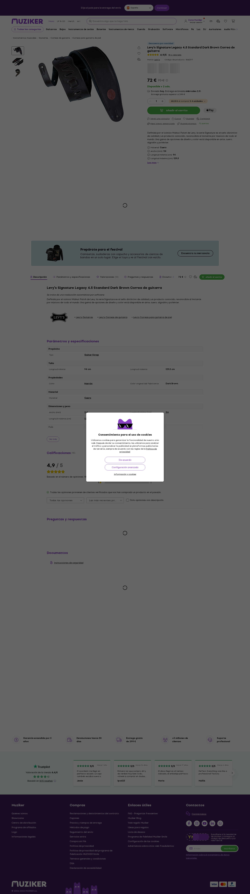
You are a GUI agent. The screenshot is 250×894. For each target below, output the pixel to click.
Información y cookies (125, 474)
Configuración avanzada (125, 467)
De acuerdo (125, 460)
